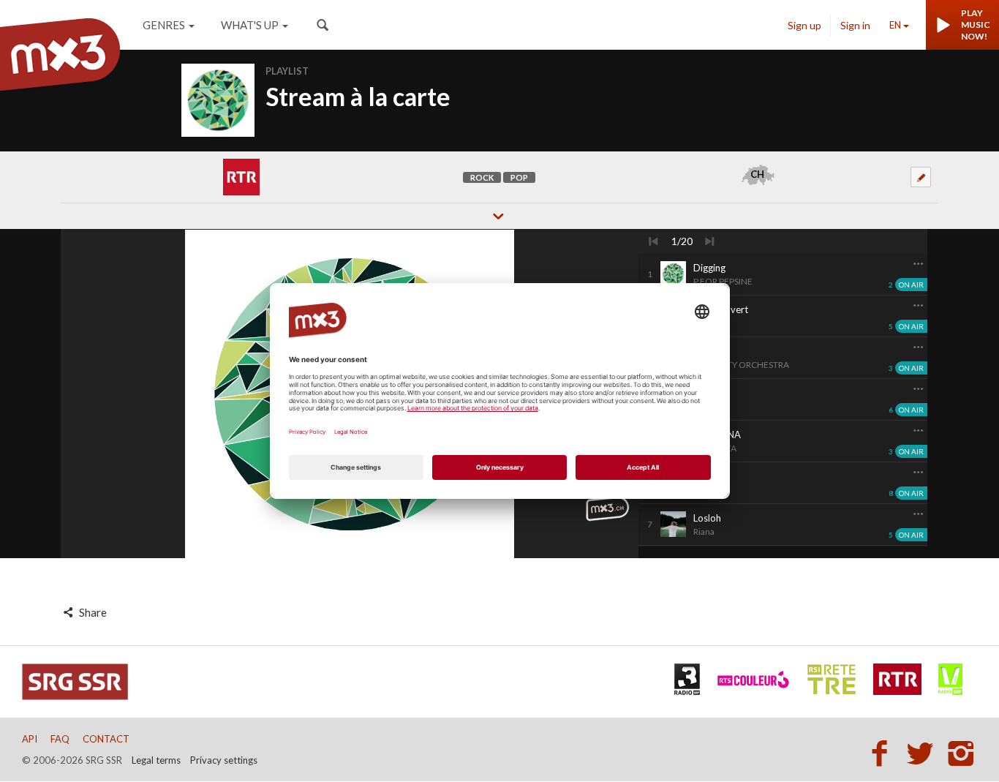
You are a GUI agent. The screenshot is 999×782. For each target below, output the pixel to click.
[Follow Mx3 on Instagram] (962, 752)
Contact (106, 739)
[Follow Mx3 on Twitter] (924, 752)
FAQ (59, 739)
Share (92, 612)
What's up (250, 24)
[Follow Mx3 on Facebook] (883, 752)
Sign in (855, 25)
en (895, 25)
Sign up (804, 25)
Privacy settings (223, 760)
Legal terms (156, 760)
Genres (164, 24)
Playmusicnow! (975, 24)
